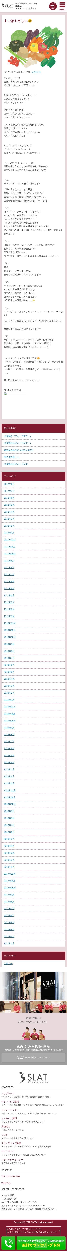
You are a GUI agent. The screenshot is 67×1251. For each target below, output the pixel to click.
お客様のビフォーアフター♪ (17, 436)
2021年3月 (9, 602)
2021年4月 (9, 595)
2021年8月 (9, 567)
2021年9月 (9, 560)
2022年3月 (9, 519)
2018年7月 (9, 825)
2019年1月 (9, 783)
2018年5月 (9, 839)
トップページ (7, 1093)
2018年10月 (10, 804)
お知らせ (36, 72)
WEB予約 (6, 1183)
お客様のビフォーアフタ (16, 464)
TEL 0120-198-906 (10, 1176)
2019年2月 (9, 776)
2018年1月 (9, 867)
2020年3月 (9, 686)
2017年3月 (9, 936)
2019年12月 (10, 706)
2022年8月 (9, 484)
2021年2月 (9, 609)
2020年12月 (10, 623)
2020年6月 (9, 665)
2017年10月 (10, 887)
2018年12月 (10, 790)
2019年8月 (9, 734)
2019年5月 (9, 755)
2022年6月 (9, 498)
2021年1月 (9, 616)
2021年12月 (10, 539)
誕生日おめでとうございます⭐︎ (19, 450)
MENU (62, 6)
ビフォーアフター (10, 1110)
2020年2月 (9, 693)
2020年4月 (9, 679)
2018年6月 (9, 832)
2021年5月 (9, 588)
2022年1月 (9, 532)
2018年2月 (9, 860)
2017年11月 (9, 880)
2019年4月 (9, 762)
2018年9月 (9, 811)
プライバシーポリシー (12, 1159)
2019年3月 (9, 769)
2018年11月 (9, 797)
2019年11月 (9, 713)
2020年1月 (9, 699)
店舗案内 (5, 1126)
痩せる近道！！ (11, 457)
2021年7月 (9, 574)
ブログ (4, 1135)
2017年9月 (9, 894)
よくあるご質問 (9, 1118)
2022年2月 (9, 526)
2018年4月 (9, 846)
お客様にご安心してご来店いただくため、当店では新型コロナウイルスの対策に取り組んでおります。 (32, 1230)
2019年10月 (10, 720)
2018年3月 (9, 853)
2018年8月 (9, 818)
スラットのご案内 (10, 1101)
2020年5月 (9, 672)
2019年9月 (9, 727)
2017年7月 (9, 908)
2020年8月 (9, 651)
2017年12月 (10, 873)
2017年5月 (9, 922)
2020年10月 (10, 637)
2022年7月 (9, 491)
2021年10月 (10, 553)
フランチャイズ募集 (11, 1143)
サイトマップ (7, 1151)
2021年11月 (9, 546)
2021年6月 (9, 581)
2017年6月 (9, 915)
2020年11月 (9, 630)
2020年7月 (9, 658)
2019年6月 (9, 748)
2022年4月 (9, 512)
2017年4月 (9, 929)
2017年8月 (9, 901)
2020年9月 (9, 644)
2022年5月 (9, 505)
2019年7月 (9, 741)
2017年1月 (9, 943)
